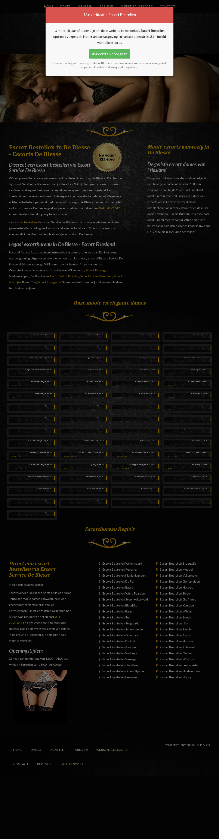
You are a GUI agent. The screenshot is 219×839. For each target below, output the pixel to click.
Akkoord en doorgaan (109, 54)
